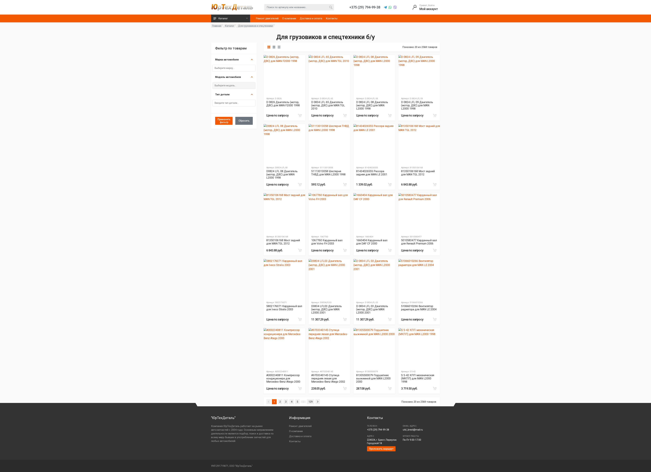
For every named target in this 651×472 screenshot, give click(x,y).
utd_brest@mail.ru (413, 429)
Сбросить (244, 120)
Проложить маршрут (381, 448)
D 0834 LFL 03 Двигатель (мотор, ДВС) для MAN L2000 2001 (372, 309)
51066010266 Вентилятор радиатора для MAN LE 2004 (419, 308)
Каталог (229, 26)
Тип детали (222, 94)
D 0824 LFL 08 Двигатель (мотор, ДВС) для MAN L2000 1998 (372, 105)
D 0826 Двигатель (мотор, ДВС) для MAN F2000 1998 (283, 104)
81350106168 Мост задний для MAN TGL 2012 (418, 173)
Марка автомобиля (227, 59)
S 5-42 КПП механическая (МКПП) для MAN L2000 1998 (417, 378)
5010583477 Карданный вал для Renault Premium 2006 (419, 242)
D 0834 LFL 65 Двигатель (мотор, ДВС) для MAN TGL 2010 (328, 105)
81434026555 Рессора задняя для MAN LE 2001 (371, 173)
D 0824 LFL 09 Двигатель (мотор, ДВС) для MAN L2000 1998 (417, 105)
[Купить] (300, 115)
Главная (216, 26)
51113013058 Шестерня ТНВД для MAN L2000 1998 (328, 173)
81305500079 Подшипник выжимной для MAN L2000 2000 (373, 378)
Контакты (331, 18)
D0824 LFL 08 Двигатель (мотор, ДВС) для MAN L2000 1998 (282, 174)
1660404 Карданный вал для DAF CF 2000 (371, 242)
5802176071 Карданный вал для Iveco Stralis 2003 (284, 308)
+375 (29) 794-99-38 (378, 429)
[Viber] (395, 7)
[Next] (317, 401)
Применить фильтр (224, 121)
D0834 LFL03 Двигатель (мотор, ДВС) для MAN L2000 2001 (326, 309)
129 (311, 401)
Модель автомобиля (228, 77)
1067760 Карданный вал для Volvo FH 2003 (326, 242)
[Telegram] (385, 7)
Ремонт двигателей (267, 18)
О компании (289, 18)
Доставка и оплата (311, 18)
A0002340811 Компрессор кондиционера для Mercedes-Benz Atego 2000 (283, 378)
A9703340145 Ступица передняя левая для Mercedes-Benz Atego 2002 (328, 378)
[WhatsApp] (390, 7)
